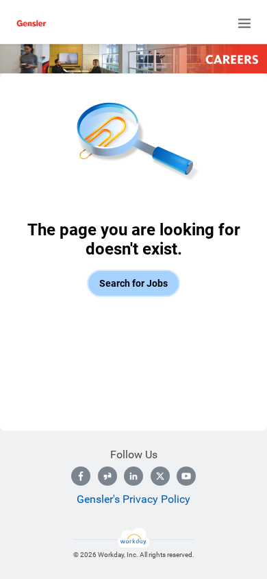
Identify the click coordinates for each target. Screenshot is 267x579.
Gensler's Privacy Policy (133, 499)
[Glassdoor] (107, 476)
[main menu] (244, 23)
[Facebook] (80, 476)
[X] (160, 476)
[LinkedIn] (133, 476)
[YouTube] (186, 476)
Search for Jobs (133, 283)
